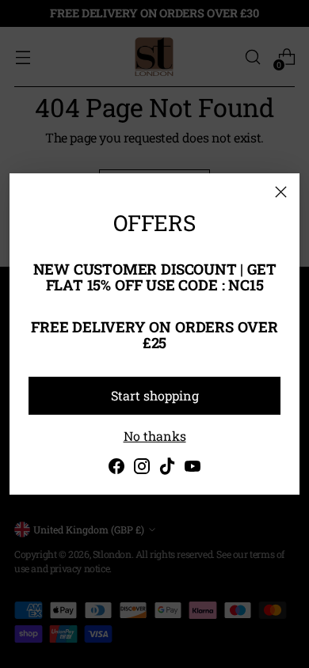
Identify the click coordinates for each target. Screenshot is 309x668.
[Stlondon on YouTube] (192, 468)
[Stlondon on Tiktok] (167, 468)
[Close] (281, 192)
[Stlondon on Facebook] (116, 468)
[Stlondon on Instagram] (141, 468)
